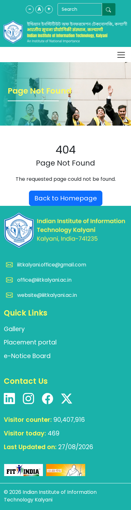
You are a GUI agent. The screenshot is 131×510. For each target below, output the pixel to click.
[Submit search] (108, 9)
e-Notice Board (27, 356)
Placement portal (30, 342)
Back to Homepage (65, 198)
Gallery (14, 329)
